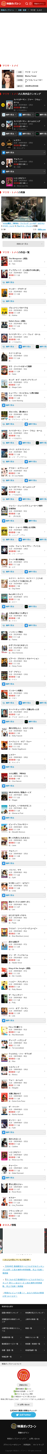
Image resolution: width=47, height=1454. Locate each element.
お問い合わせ (25, 1405)
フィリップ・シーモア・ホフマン (32, 223)
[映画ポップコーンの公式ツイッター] (23, 1415)
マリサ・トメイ (8, 226)
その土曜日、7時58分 (11, 223)
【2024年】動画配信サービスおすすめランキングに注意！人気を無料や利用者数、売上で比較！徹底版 (23, 1269)
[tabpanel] (24, 1240)
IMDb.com (42, 229)
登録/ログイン (39, 4)
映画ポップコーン (7, 10)
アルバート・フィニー (24, 226)
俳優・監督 (22, 10)
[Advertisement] (23, 37)
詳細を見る (23, 1385)
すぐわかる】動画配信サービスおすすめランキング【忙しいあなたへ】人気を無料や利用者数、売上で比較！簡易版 (23, 1282)
